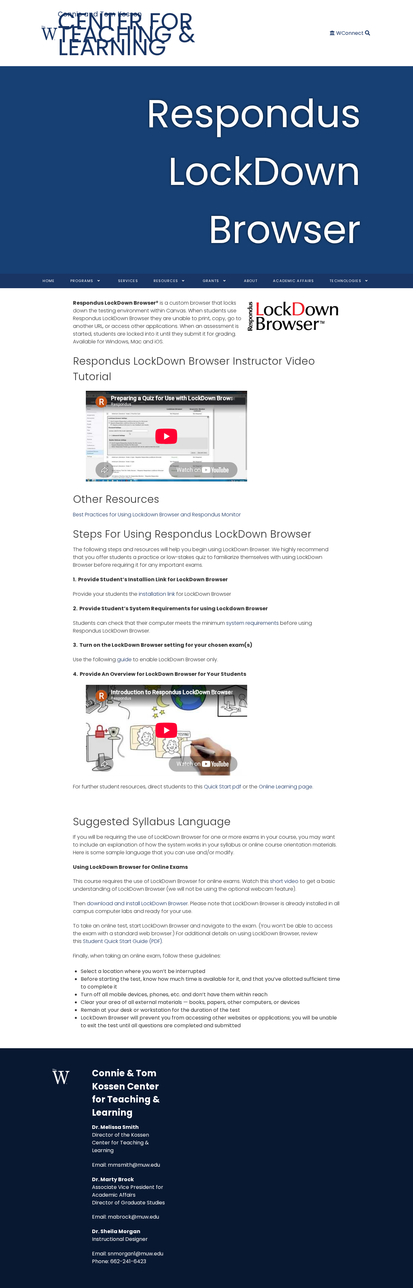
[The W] (49, 33)
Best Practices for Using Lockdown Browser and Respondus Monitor (157, 514)
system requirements (252, 623)
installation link (156, 594)
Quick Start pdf (222, 786)
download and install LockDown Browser (137, 903)
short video (284, 881)
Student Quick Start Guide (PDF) (122, 941)
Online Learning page (285, 786)
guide (124, 659)
